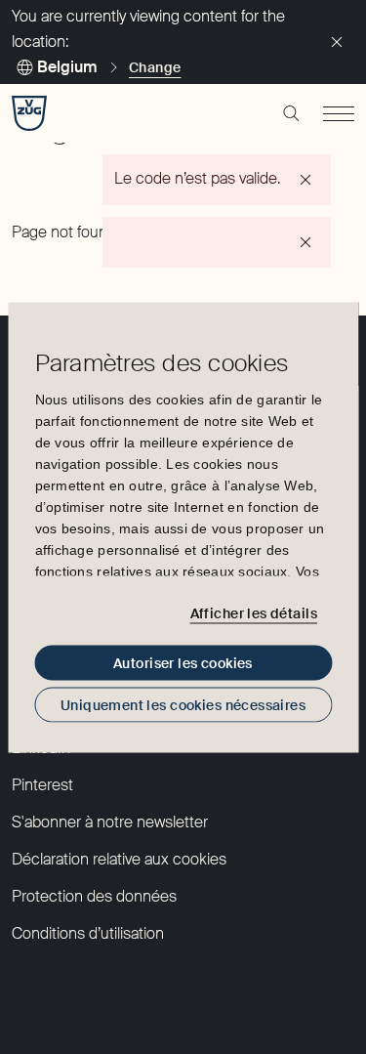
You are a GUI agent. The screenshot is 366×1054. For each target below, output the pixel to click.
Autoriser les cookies (183, 662)
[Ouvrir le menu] (338, 113)
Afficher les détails (253, 613)
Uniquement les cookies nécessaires (183, 704)
